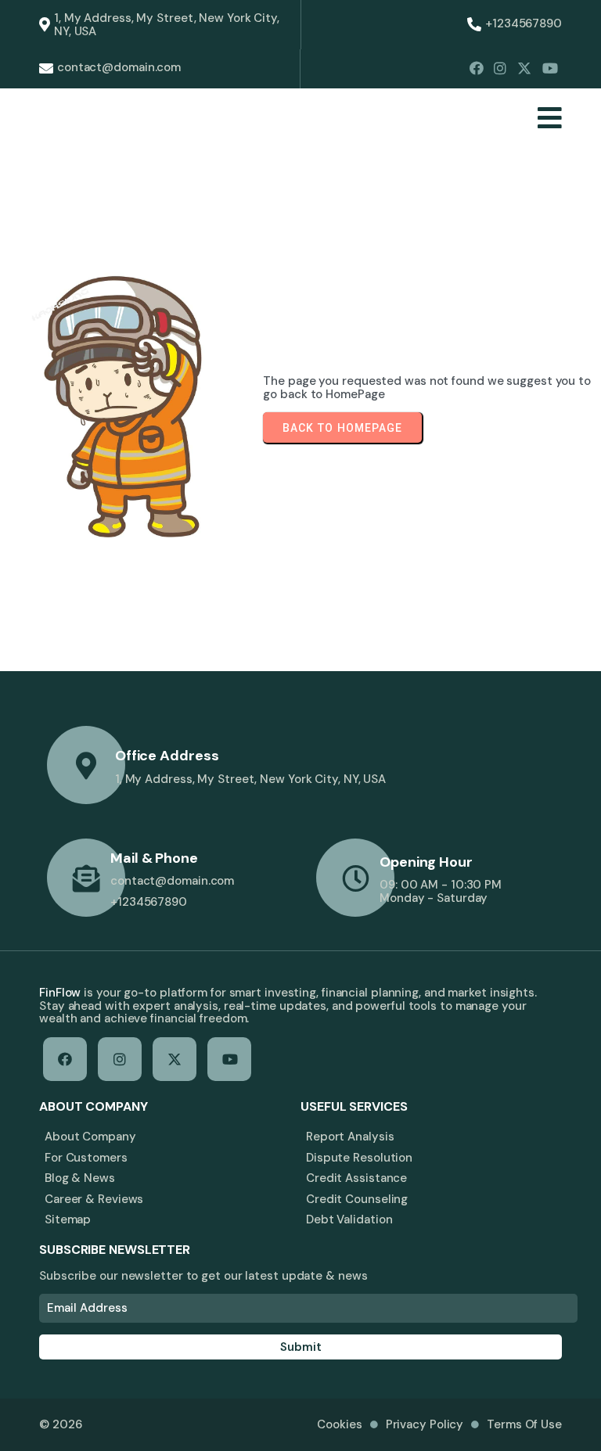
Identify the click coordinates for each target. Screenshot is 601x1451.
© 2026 (60, 1424)
